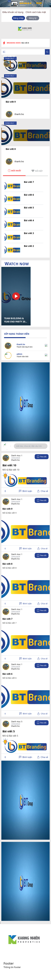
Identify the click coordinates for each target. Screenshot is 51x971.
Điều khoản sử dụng (12, 12)
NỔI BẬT (39, 171)
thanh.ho (19, 114)
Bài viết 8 (11, 149)
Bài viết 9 (11, 101)
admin (19, 354)
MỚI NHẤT (16, 170)
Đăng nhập (18, 18)
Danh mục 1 (10, 76)
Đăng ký (32, 18)
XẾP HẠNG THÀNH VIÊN (16, 333)
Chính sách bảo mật (36, 12)
